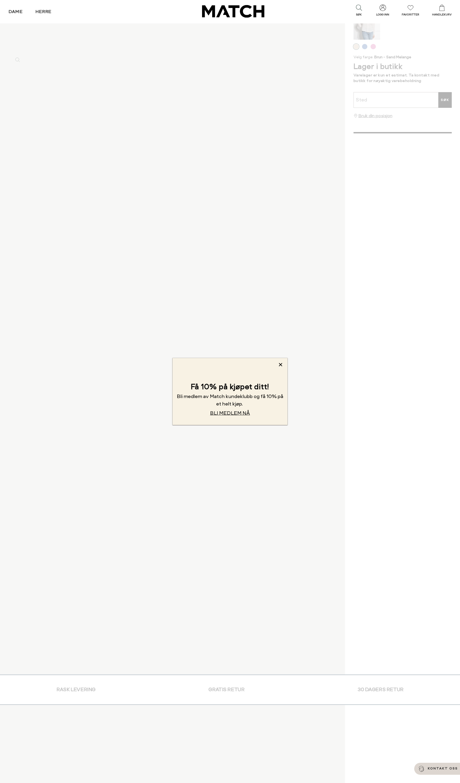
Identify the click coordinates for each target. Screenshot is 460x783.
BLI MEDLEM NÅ (230, 413)
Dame (16, 11)
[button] (359, 11)
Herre (43, 11)
